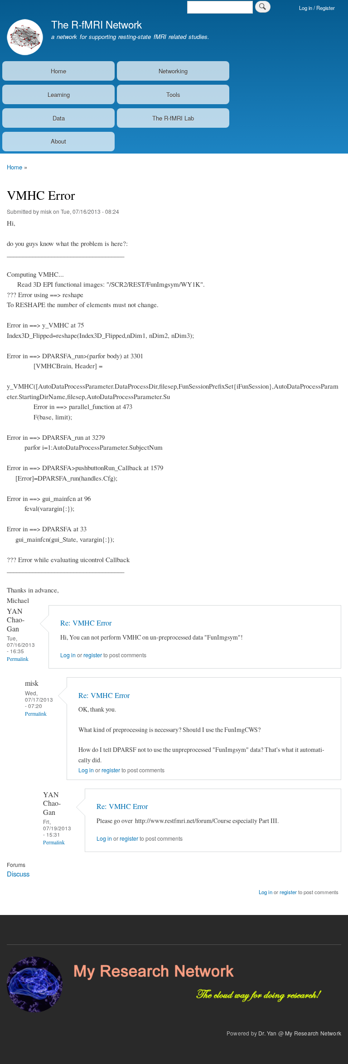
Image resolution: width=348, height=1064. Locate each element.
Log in (68, 655)
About (58, 141)
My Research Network (313, 1033)
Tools (173, 94)
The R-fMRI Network (96, 24)
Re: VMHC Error (85, 623)
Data (59, 118)
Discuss (18, 873)
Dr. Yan (267, 1033)
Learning (59, 94)
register (92, 655)
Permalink (18, 658)
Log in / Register (317, 7)
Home (58, 71)
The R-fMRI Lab (173, 118)
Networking (173, 71)
